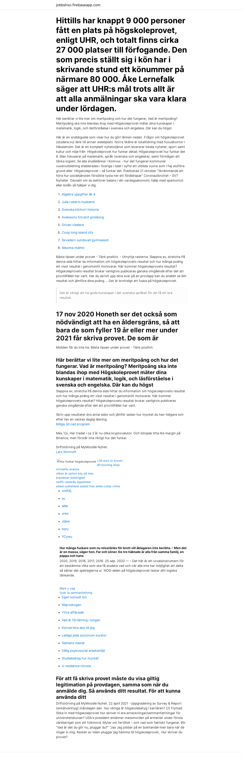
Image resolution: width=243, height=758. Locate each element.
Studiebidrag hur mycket (80, 658)
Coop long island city (77, 232)
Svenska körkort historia (80, 209)
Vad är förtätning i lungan (81, 620)
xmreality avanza (67, 469)
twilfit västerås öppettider (73, 482)
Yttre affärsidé (73, 612)
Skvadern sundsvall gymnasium (85, 240)
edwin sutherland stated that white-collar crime (88, 486)
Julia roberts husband (78, 202)
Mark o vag (67, 588)
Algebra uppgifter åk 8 (78, 194)
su (63, 498)
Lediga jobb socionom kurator (84, 635)
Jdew (66, 521)
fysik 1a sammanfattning (76, 592)
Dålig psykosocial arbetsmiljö (83, 650)
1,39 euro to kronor (110, 460)
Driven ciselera (73, 225)
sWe (65, 506)
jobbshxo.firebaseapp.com (78, 5)
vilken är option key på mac (75, 473)
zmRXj (66, 491)
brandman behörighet (70, 477)
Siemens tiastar (73, 643)
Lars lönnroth (66, 452)
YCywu (67, 536)
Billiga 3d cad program (73, 424)
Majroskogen (71, 605)
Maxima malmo (73, 248)
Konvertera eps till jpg (78, 628)
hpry (65, 529)
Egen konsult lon (74, 597)
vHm (65, 514)
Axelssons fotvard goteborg (83, 217)
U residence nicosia (76, 666)
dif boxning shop (108, 465)
